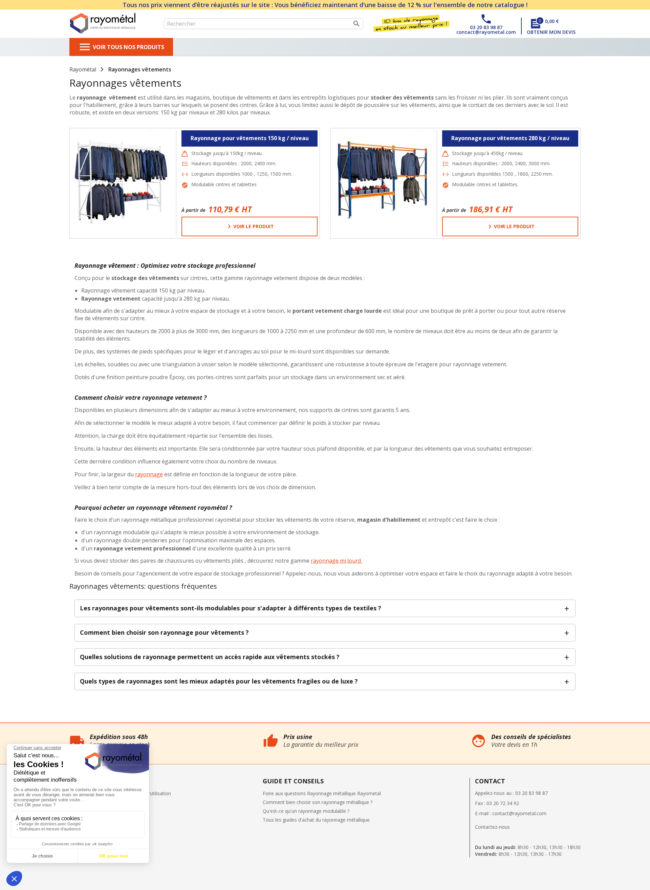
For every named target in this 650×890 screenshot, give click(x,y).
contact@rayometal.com (519, 813)
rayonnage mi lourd (336, 560)
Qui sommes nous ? (22, 726)
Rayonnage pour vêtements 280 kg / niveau (510, 138)
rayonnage (149, 474)
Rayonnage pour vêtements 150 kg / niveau (250, 138)
